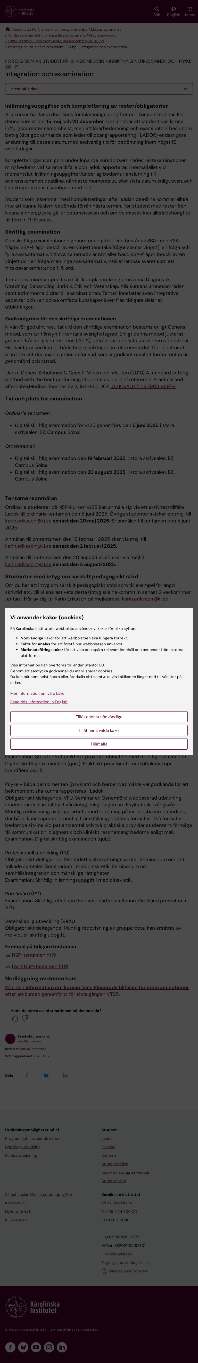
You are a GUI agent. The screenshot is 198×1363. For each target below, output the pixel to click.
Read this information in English (39, 702)
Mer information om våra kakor (38, 693)
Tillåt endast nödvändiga (99, 716)
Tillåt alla (99, 744)
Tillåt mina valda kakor (99, 730)
